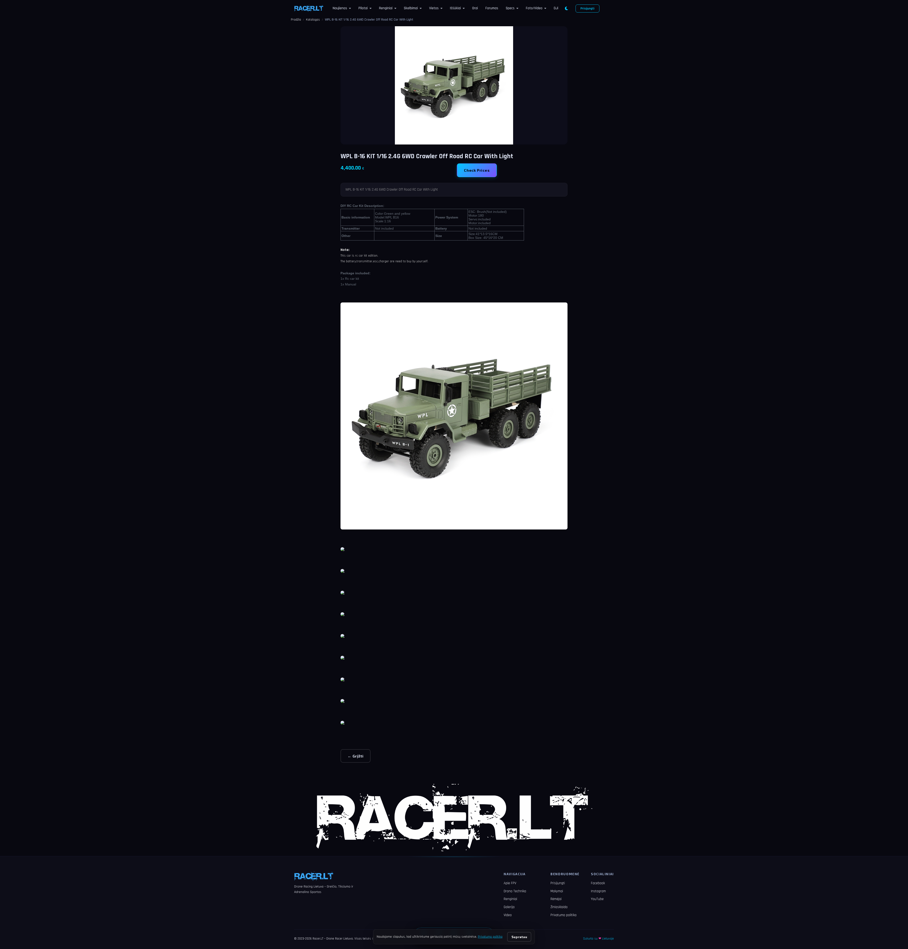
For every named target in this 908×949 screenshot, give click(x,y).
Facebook (598, 883)
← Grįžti (355, 756)
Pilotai (363, 8)
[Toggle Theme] (566, 8)
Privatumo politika (563, 915)
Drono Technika (515, 891)
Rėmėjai (556, 899)
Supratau (519, 937)
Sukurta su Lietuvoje (598, 939)
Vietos (434, 8)
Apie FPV (510, 883)
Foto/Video (534, 8)
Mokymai (556, 891)
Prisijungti (587, 8)
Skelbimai (411, 8)
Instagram (598, 891)
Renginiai (386, 8)
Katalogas (313, 19)
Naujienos (340, 8)
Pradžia (296, 19)
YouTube (597, 899)
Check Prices (477, 170)
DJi (556, 8)
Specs (510, 8)
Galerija (509, 907)
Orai (475, 8)
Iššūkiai (455, 8)
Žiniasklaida (559, 907)
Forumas (491, 8)
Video (508, 915)
